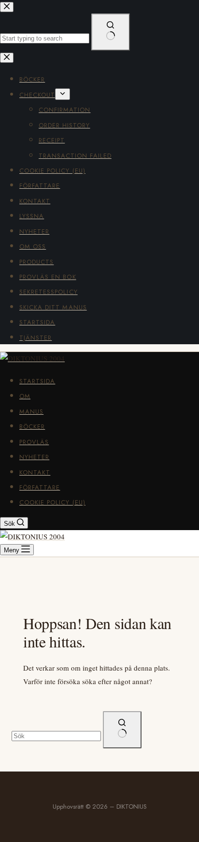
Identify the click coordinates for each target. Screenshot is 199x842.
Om (24, 396)
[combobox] (56, 736)
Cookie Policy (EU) (52, 502)
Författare (39, 487)
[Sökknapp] (122, 729)
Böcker (32, 426)
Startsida (37, 381)
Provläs (34, 442)
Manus (31, 411)
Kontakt (34, 472)
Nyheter (34, 457)
